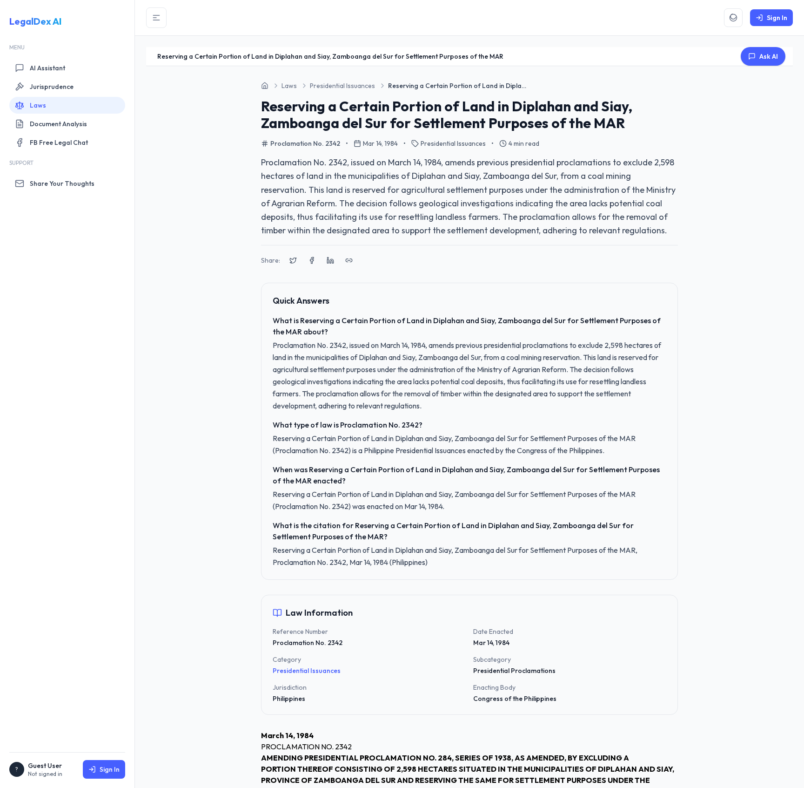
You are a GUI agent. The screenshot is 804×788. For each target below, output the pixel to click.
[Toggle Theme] (733, 17)
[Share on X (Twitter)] (293, 260)
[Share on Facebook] (311, 260)
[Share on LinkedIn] (330, 260)
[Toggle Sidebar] (156, 17)
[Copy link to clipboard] (349, 260)
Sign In (110, 769)
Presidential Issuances (307, 670)
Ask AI (768, 56)
